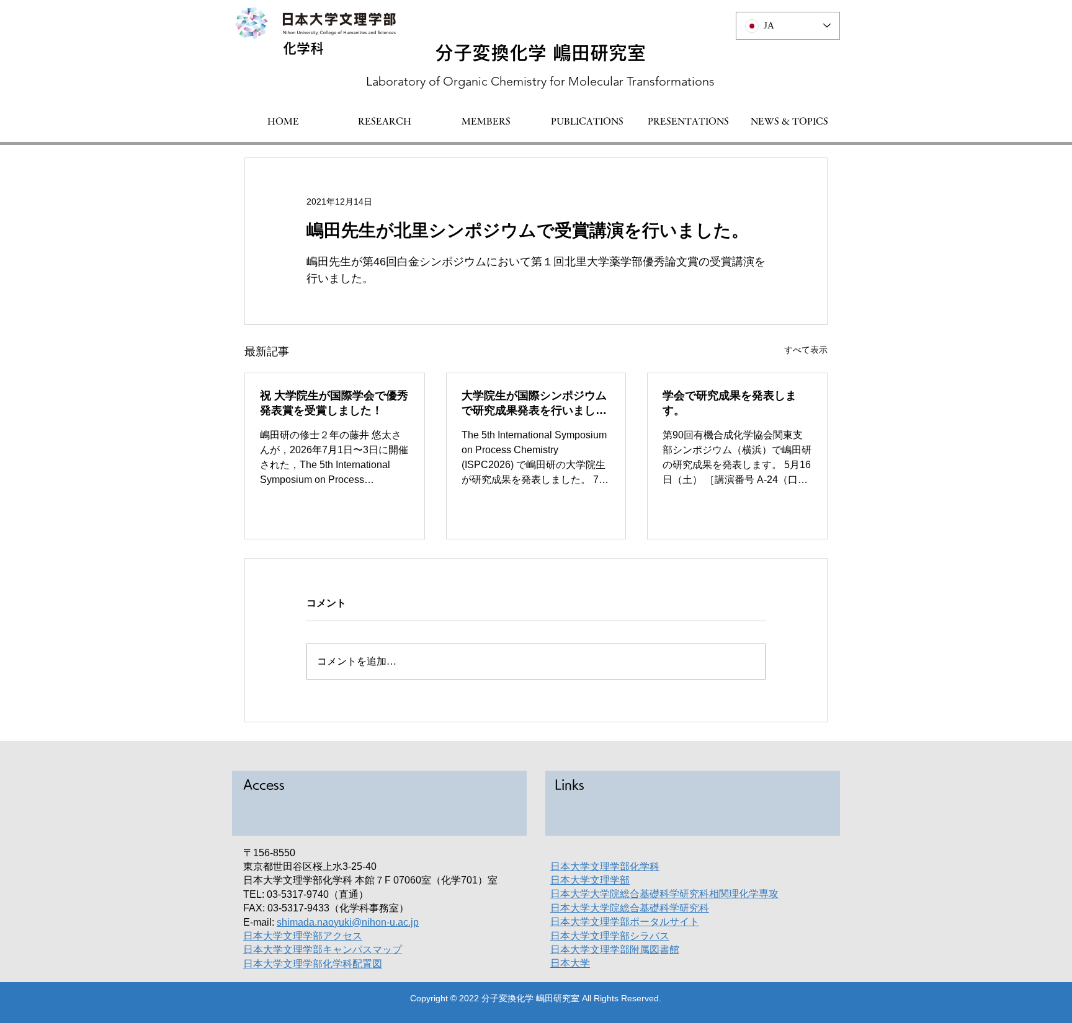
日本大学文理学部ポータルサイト (624, 921)
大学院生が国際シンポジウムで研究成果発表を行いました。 (534, 403)
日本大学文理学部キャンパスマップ (322, 949)
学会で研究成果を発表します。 (730, 403)
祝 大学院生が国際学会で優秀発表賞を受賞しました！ (334, 403)
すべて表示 (806, 350)
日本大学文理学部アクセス (302, 936)
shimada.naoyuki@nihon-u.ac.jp (348, 922)
